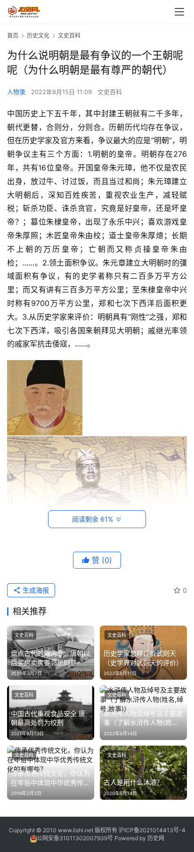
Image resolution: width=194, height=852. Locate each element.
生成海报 (35, 590)
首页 (12, 35)
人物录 (16, 92)
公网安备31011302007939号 (75, 838)
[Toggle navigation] (179, 11)
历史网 (155, 838)
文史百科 (109, 92)
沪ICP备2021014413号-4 (152, 830)
